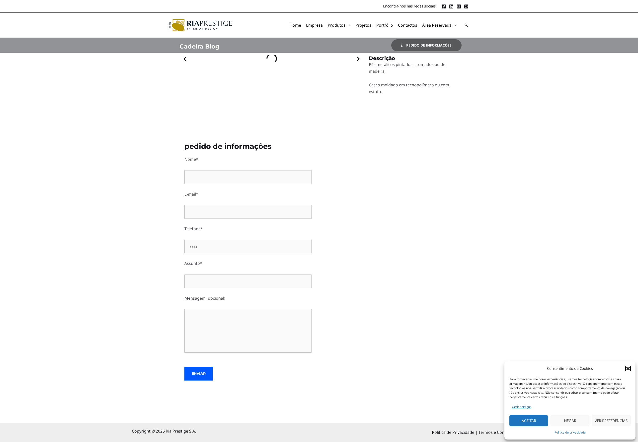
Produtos (336, 25)
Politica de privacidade (570, 432)
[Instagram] (459, 6)
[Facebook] (444, 6)
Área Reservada (437, 25)
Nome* (191, 159)
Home (295, 25)
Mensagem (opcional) (204, 298)
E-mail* (191, 194)
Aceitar (529, 420)
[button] (628, 368)
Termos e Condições (497, 432)
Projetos (363, 25)
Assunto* (193, 263)
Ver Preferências (611, 420)
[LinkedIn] (451, 6)
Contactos (407, 25)
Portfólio (384, 25)
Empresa (314, 25)
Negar (570, 420)
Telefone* (193, 228)
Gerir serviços (521, 407)
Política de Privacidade (453, 432)
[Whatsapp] (466, 6)
